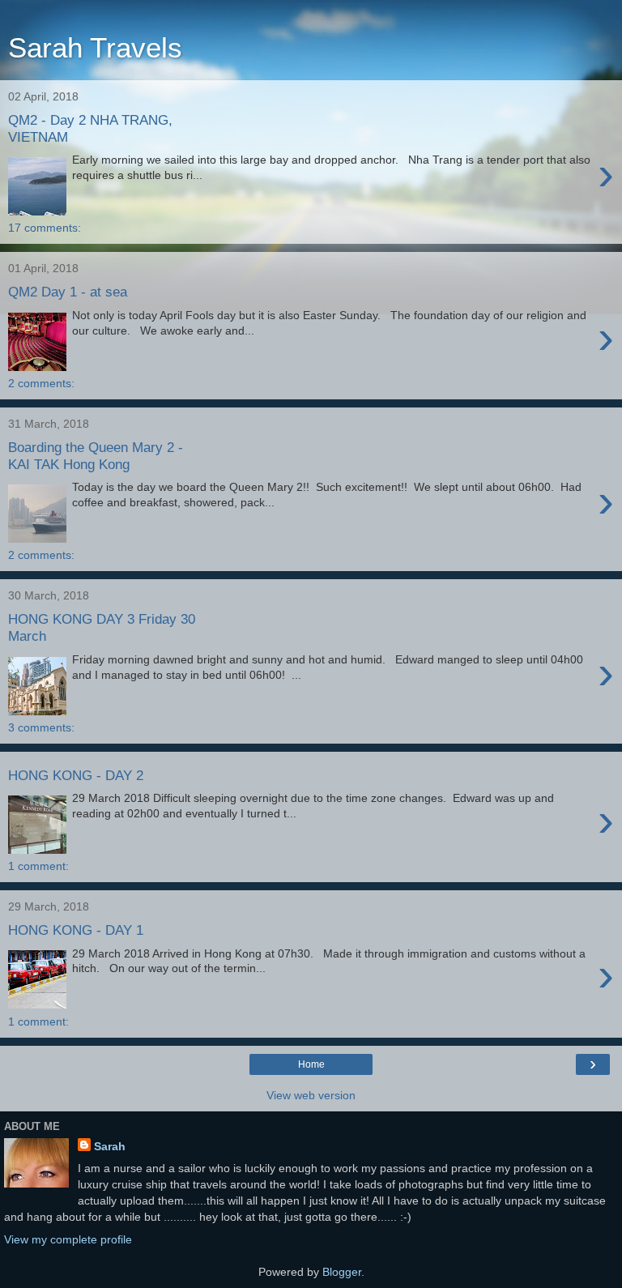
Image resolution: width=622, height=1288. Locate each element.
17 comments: (44, 227)
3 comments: (41, 727)
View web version (311, 1095)
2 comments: (41, 383)
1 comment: (38, 865)
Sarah (110, 1146)
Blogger (341, 1271)
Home (311, 1064)
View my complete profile (68, 1239)
